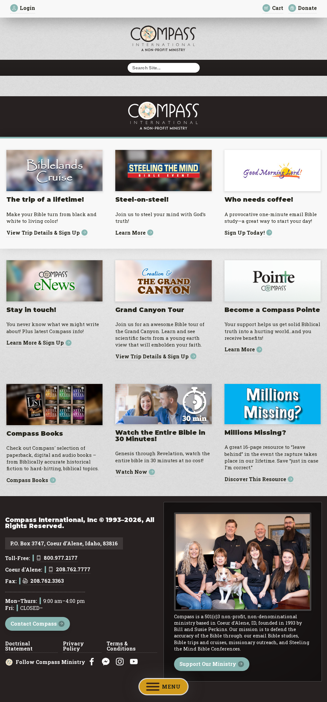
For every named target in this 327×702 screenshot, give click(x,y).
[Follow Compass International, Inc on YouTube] (134, 662)
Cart (277, 7)
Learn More (130, 233)
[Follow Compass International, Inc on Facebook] (91, 662)
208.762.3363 (47, 581)
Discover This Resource (255, 479)
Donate (307, 7)
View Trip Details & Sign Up (43, 233)
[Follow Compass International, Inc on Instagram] (120, 662)
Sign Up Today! (244, 233)
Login (27, 7)
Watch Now (131, 472)
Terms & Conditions (121, 646)
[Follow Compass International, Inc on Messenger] (106, 662)
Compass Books (27, 480)
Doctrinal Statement (19, 646)
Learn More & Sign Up (35, 343)
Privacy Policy (73, 646)
